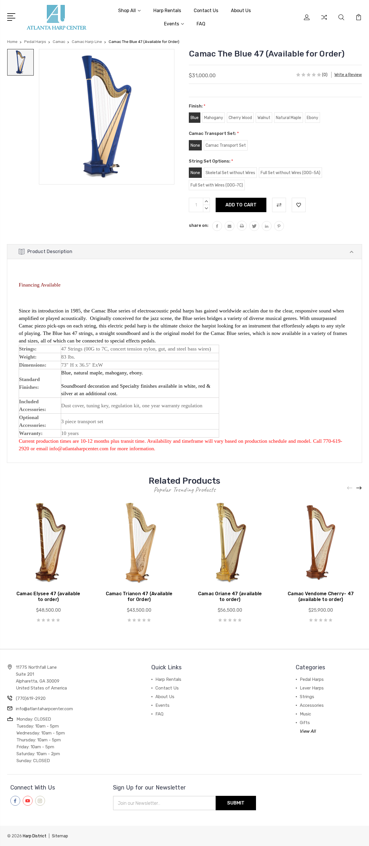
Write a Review (348, 74)
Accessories (312, 705)
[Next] (359, 488)
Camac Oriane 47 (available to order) (230, 596)
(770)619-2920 (31, 698)
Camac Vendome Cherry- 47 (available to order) (321, 596)
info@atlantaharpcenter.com (44, 708)
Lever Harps (312, 688)
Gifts (305, 722)
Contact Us (206, 10)
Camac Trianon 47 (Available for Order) (139, 596)
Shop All (127, 10)
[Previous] (350, 488)
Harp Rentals (167, 10)
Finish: (197, 106)
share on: (198, 225)
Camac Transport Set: (214, 133)
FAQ (201, 24)
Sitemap (60, 836)
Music (305, 714)
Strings (307, 696)
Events (171, 24)
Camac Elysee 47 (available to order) (48, 596)
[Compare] (324, 20)
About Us (241, 10)
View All (308, 731)
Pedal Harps (312, 679)
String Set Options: (211, 161)
